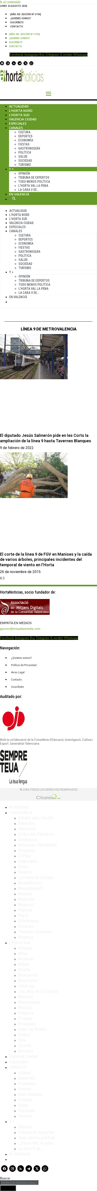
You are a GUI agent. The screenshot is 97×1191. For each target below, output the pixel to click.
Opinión (24, 173)
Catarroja (26, 986)
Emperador (28, 861)
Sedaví (24, 1034)
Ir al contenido (10, 2)
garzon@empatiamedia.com (20, 628)
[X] (25, 63)
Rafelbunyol (28, 921)
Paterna (25, 910)
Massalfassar (30, 883)
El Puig (24, 856)
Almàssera (27, 839)
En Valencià (19, 194)
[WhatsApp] (31, 63)
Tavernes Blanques (35, 931)
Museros (26, 904)
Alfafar (24, 969)
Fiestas (24, 144)
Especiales (17, 123)
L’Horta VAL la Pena (33, 185)
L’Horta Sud (19, 115)
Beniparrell (28, 975)
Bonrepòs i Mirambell (37, 845)
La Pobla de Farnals (35, 877)
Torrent (24, 1045)
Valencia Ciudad (23, 119)
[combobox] (19, 1182)
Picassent (27, 1024)
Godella (25, 872)
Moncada (26, 899)
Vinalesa (25, 937)
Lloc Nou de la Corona (38, 991)
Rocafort (26, 926)
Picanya (25, 1018)
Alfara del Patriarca (36, 834)
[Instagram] (8, 63)
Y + (11, 169)
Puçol (23, 915)
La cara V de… (28, 190)
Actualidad (19, 106)
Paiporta (25, 1013)
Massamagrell (30, 888)
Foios (23, 866)
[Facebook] (2, 63)
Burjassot (26, 850)
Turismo (24, 164)
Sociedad (25, 160)
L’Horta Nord (20, 110)
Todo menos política (34, 181)
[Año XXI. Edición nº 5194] (25, 14)
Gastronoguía (29, 148)
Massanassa (29, 1002)
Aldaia (23, 964)
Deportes (25, 136)
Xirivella (25, 1051)
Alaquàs (25, 948)
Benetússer (28, 980)
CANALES (17, 1067)
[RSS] (14, 63)
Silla (22, 1040)
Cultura (24, 132)
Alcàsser (26, 959)
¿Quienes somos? (20, 18)
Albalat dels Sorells (36, 818)
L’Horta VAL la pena (35, 1143)
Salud (22, 156)
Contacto (16, 26)
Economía (25, 140)
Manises (25, 996)
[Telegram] (20, 63)
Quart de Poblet (32, 1029)
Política (24, 152)
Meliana (25, 893)
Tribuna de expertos (33, 177)
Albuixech (27, 828)
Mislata (24, 1007)
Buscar (13, 198)
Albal (22, 953)
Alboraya (26, 823)
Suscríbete (16, 22)
